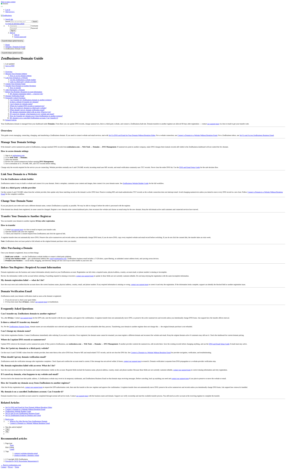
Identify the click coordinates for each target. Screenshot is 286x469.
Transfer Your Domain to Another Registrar (20, 86)
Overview (8, 72)
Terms (17, 467)
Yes (7, 429)
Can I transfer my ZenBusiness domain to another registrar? (31, 100)
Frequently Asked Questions (15, 98)
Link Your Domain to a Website (16, 78)
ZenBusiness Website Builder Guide (135, 183)
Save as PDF (10, 66)
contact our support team (85, 276)
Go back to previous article (14, 24)
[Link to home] (6, 15)
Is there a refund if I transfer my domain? (24, 102)
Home (7, 45)
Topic (12, 445)
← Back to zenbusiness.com (11, 465)
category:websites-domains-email (26, 453)
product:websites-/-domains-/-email (26, 455)
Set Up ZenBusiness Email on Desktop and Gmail (23, 415)
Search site (9, 19)
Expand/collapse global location (12, 53)
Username (34, 26)
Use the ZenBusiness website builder (23, 80)
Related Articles (11, 120)
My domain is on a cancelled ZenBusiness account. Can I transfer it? (34, 118)
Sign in (13, 30)
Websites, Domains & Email (15, 47)
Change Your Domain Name (15, 84)
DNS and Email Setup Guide (189, 167)
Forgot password (20, 37)
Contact (3, 467)
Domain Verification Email (14, 96)
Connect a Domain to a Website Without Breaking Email (197, 135)
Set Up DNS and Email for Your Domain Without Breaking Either (132, 135)
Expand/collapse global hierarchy (12, 41)
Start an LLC (10, 12)
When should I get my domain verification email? (27, 110)
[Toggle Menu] (2, 6)
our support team (213, 124)
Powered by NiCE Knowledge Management (22, 461)
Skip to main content (8, 2)
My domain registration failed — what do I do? (26, 94)
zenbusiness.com (18, 155)
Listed (12, 449)
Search (8, 21)
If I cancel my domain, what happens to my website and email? (32, 114)
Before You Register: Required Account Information (23, 92)
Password (34, 28)
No (7, 432)
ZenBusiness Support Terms (19, 327)
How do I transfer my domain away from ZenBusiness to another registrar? (36, 116)
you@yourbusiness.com (57, 259)
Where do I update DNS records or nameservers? (27, 106)
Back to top (9, 419)
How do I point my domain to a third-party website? (28, 108)
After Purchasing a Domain (15, 90)
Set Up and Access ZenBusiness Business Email (257, 135)
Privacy (10, 467)
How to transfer (15, 88)
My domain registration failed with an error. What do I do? (30, 112)
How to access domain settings (21, 76)
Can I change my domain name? (21, 104)
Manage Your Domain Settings (16, 74)
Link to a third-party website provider (23, 82)
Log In (7, 10)
